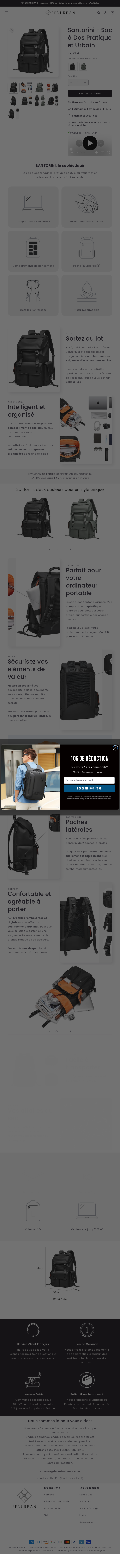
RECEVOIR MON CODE (89, 788)
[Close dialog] (115, 748)
